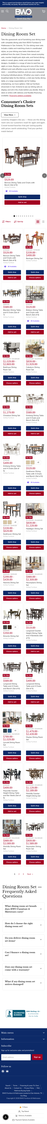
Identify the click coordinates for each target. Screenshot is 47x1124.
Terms (15, 1085)
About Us (8, 1088)
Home (3, 28)
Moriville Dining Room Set (12, 847)
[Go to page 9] (30, 216)
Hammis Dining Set (11, 582)
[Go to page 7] (26, 216)
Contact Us (18, 1088)
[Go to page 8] (28, 216)
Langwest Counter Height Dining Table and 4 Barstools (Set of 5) (34, 634)
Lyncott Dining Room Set (11, 743)
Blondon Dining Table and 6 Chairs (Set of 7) (12, 312)
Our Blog (23, 1096)
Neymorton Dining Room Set (33, 847)
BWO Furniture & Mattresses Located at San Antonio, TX (22, 1093)
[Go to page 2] (16, 216)
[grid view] (37, 221)
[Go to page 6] (24, 216)
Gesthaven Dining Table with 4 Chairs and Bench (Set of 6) (34, 473)
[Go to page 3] (18, 216)
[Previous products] (2, 175)
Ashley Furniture (9, 187)
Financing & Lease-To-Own (29, 1085)
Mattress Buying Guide (22, 1091)
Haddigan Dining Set (34, 528)
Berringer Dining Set (34, 258)
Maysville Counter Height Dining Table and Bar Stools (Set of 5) (12, 794)
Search (8, 1085)
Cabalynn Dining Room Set (33, 368)
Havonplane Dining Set (34, 583)
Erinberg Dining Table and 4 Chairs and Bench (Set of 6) (35, 417)
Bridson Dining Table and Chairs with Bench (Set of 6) (34, 312)
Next (29, 874)
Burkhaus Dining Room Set (10, 368)
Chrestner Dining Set (11, 415)
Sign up (37, 1057)
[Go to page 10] (32, 216)
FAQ (38, 1088)
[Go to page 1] (14, 216)
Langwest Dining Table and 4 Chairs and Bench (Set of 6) (11, 686)
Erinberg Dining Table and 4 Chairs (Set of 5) (12, 468)
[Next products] (44, 175)
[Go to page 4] (20, 216)
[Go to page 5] (22, 216)
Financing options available (20, 95)
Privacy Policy (29, 1088)
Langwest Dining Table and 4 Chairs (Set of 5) (33, 686)
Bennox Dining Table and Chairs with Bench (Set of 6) (19, 183)
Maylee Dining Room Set (34, 738)
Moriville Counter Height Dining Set (33, 794)
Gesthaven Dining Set (12, 534)
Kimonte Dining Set (11, 636)
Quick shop (22, 197)
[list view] (43, 221)
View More (8, 115)
